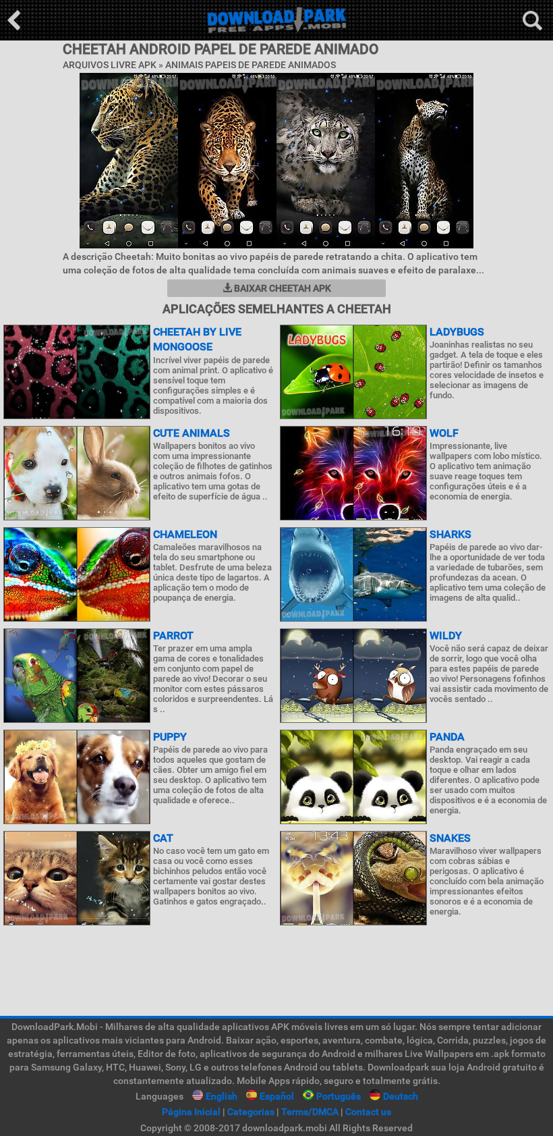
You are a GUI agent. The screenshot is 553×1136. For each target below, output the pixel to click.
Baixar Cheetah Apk (281, 288)
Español (277, 1096)
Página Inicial (191, 1111)
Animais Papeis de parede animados (250, 64)
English (221, 1096)
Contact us (368, 1111)
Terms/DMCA (310, 1111)
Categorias (250, 1111)
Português (338, 1096)
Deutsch (400, 1096)
